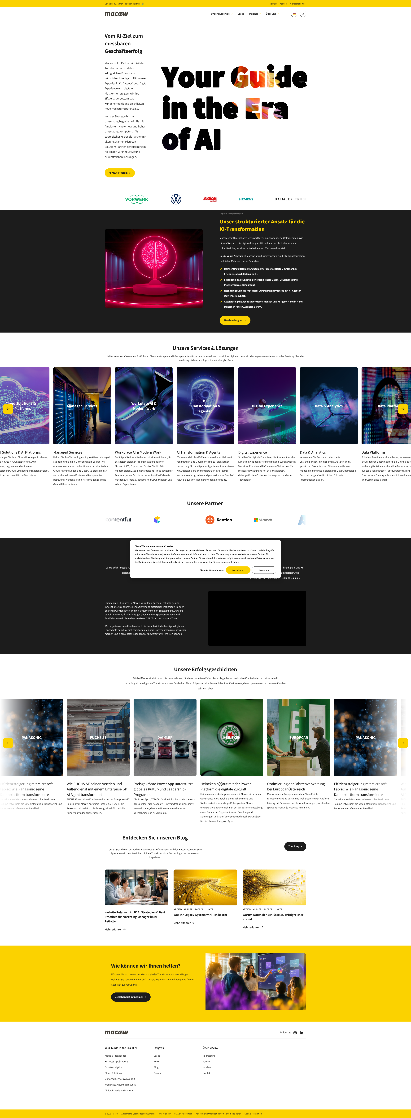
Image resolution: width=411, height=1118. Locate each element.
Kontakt (207, 1073)
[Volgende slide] (403, 409)
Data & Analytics (113, 1067)
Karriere (207, 1067)
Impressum (209, 1055)
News (156, 1061)
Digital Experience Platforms (120, 1090)
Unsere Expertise (220, 13)
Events (157, 1073)
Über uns (271, 13)
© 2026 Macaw (111, 1113)
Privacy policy (164, 1113)
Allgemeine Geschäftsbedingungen (138, 1113)
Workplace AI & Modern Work (120, 1084)
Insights (253, 13)
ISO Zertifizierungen (183, 1113)
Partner (206, 1061)
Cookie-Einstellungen (212, 570)
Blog (156, 1067)
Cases (157, 1055)
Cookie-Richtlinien (253, 1113)
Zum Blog (293, 846)
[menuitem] (283, 14)
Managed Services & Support (120, 1079)
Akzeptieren (238, 570)
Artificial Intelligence (115, 1055)
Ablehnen (264, 570)
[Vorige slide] (8, 409)
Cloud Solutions (113, 1073)
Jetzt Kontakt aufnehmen (129, 997)
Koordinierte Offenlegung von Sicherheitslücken (218, 1113)
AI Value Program (118, 172)
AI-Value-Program (233, 320)
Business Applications (116, 1061)
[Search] (303, 14)
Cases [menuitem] (241, 13)
